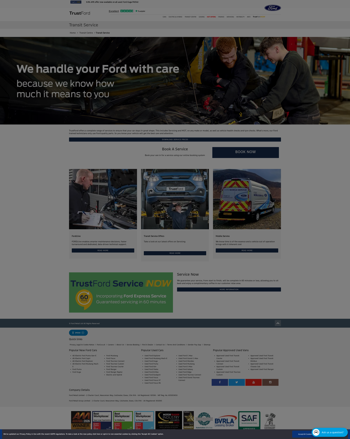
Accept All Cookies (305, 434)
